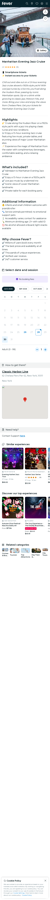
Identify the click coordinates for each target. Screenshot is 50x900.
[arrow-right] (47, 289)
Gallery (43, 50)
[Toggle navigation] (47, 3)
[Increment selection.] (45, 349)
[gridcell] (38, 332)
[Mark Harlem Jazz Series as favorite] (43, 450)
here (22, 436)
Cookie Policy (27, 895)
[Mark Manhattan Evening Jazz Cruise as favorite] (45, 18)
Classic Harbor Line (15, 371)
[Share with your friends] (45, 11)
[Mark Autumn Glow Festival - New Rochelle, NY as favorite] (20, 499)
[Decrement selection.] (37, 349)
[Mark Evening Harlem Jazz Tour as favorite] (20, 450)
